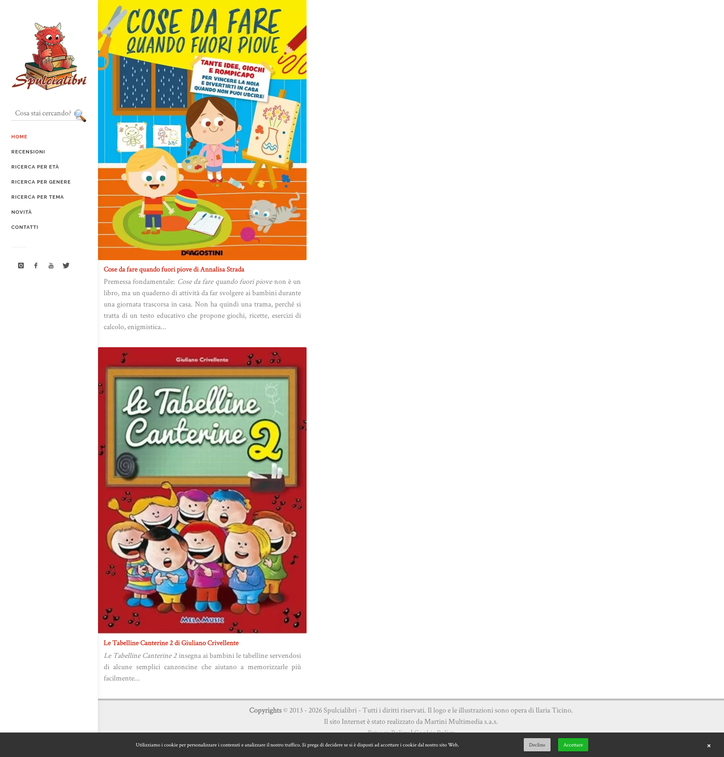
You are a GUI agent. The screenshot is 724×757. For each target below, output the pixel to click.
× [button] (708, 745)
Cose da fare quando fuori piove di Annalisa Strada (174, 269)
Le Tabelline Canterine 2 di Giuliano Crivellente (171, 642)
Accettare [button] (573, 744)
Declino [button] (537, 744)
